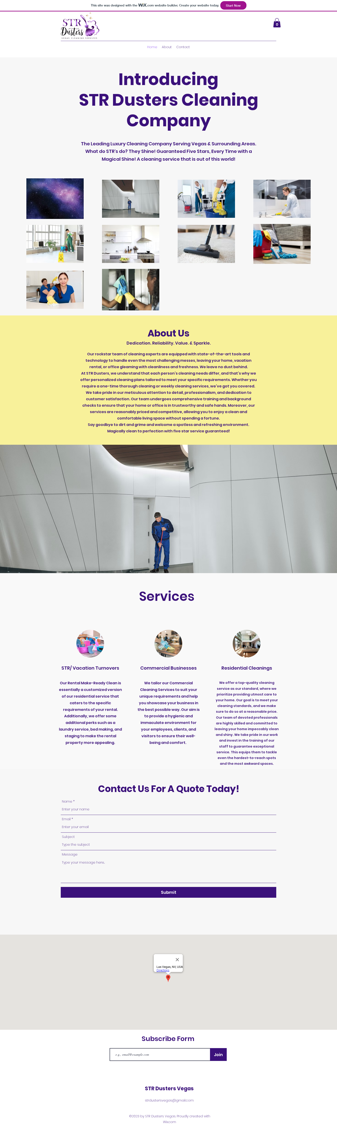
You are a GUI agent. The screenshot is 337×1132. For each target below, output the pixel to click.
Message (69, 854)
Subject (68, 836)
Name (67, 801)
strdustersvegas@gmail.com (169, 1100)
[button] (277, 23)
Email (66, 819)
